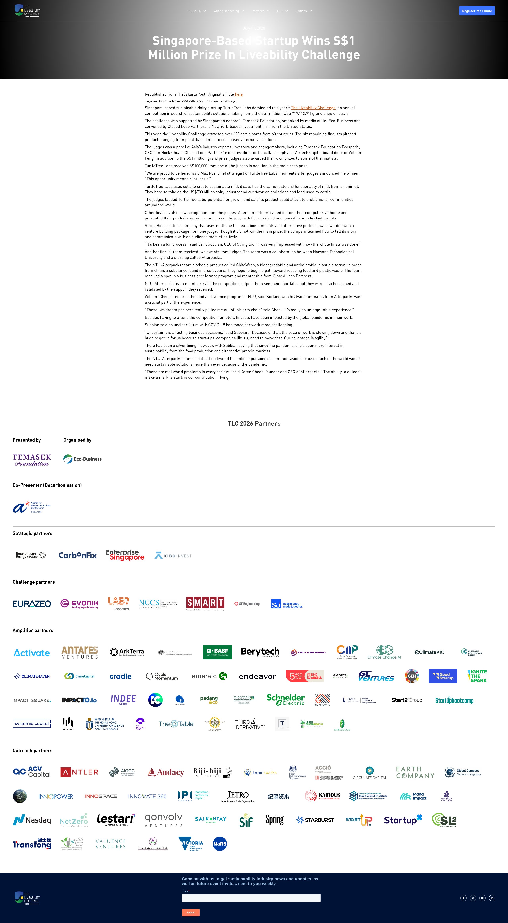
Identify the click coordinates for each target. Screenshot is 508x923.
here (239, 94)
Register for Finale (477, 11)
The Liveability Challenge (313, 107)
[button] (197, 10)
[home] (27, 11)
